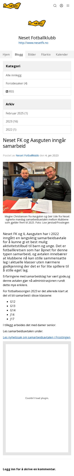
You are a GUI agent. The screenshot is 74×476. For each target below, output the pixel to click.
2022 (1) (11, 129)
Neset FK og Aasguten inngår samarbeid (34, 143)
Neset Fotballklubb (27, 155)
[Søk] (55, 5)
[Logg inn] (61, 5)
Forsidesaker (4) (16, 83)
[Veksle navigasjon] (68, 5)
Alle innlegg (14, 75)
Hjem (6, 54)
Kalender (62, 54)
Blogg (19, 54)
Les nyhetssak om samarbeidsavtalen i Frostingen (36, 337)
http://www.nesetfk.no (33, 43)
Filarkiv (46, 54)
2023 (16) (12, 121)
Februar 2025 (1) (17, 113)
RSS (11, 91)
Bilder (32, 54)
